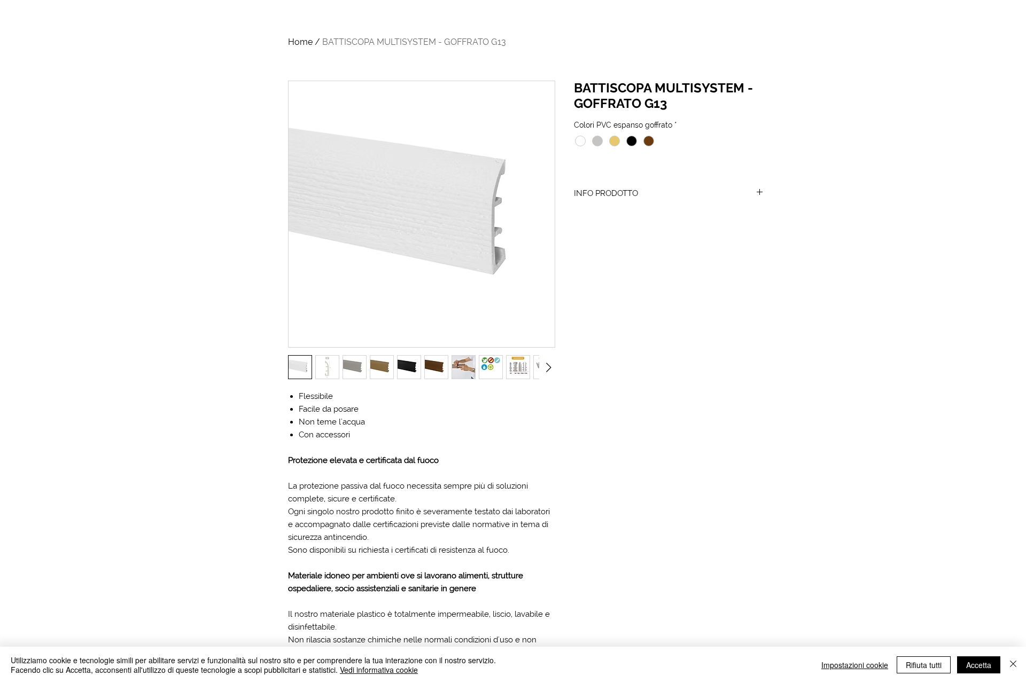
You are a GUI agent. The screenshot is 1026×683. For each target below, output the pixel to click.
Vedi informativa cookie (379, 669)
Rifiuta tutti (924, 665)
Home (300, 42)
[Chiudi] (1013, 664)
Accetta (978, 665)
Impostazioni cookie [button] (854, 665)
